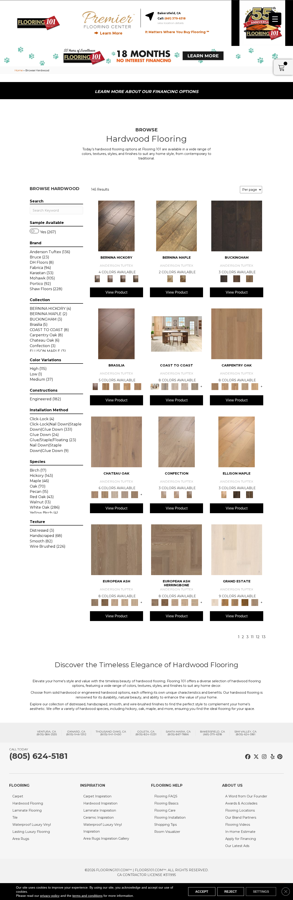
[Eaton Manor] (235, 602)
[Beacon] (176, 333)
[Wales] (236, 278)
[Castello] (183, 278)
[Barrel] (105, 386)
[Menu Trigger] (275, 19)
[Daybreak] (184, 386)
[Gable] (114, 494)
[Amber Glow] (236, 333)
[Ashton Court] (236, 549)
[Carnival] (124, 602)
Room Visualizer (167, 832)
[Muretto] (123, 278)
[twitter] (255, 757)
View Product (116, 292)
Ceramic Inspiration (98, 817)
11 (252, 637)
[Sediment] (245, 386)
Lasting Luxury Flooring (31, 832)
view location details (170, 23)
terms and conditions (87, 895)
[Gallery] (225, 386)
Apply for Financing (240, 839)
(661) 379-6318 (175, 18)
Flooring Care (165, 810)
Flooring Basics (166, 803)
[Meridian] (249, 494)
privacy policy (50, 895)
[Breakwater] (164, 386)
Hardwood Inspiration (100, 803)
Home (19, 70)
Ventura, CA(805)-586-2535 (47, 733)
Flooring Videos (237, 825)
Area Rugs (20, 839)
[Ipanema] (127, 386)
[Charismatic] (236, 441)
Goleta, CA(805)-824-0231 (146, 733)
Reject (230, 891)
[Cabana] (175, 386)
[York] (249, 278)
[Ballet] (116, 549)
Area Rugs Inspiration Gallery (106, 838)
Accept (201, 891)
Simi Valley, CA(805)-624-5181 (245, 733)
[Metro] (134, 602)
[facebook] (247, 757)
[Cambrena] (116, 225)
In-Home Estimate (240, 832)
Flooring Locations (240, 810)
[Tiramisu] (189, 494)
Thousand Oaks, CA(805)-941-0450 (111, 733)
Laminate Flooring (27, 810)
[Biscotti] (104, 602)
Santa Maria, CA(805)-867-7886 (178, 733)
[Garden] (124, 494)
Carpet (17, 796)
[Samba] (137, 386)
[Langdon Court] (254, 602)
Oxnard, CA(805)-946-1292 (76, 733)
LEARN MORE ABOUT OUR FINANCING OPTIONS (146, 91)
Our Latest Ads (237, 846)
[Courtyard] (104, 494)
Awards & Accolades (241, 803)
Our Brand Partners (240, 817)
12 (258, 637)
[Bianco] (176, 225)
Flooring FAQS (165, 796)
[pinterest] (279, 757)
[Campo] (116, 386)
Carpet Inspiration (97, 796)
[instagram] (263, 757)
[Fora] (110, 278)
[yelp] (271, 757)
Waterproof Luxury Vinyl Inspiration (102, 828)
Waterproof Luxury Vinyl (31, 825)
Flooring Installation (170, 817)
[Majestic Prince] (236, 494)
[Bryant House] (225, 602)
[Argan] (116, 333)
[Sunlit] (254, 386)
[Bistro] (114, 602)
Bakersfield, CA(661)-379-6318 (212, 733)
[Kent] (236, 225)
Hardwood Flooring (27, 803)
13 (264, 637)
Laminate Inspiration (99, 810)
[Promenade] (194, 386)
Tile (15, 817)
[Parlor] (134, 494)
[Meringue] (176, 494)
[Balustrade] (116, 441)
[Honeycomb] (235, 386)
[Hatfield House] (245, 602)
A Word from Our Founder (246, 796)
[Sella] (135, 278)
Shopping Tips (165, 825)
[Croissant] (176, 441)
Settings (261, 891)
